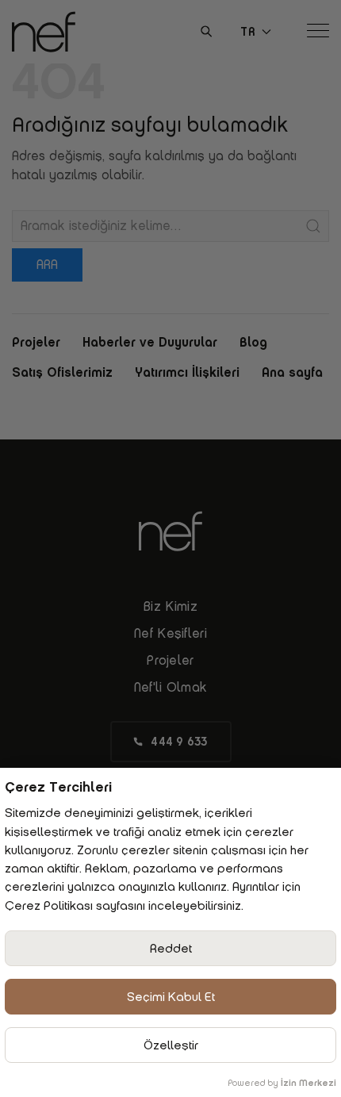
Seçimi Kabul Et (171, 996)
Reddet (171, 948)
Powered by (282, 1082)
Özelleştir (171, 1045)
